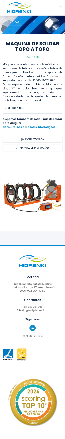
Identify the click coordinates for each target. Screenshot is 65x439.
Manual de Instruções (35, 147)
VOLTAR (14, 22)
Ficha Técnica (34, 139)
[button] (60, 8)
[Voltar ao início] (19, 8)
